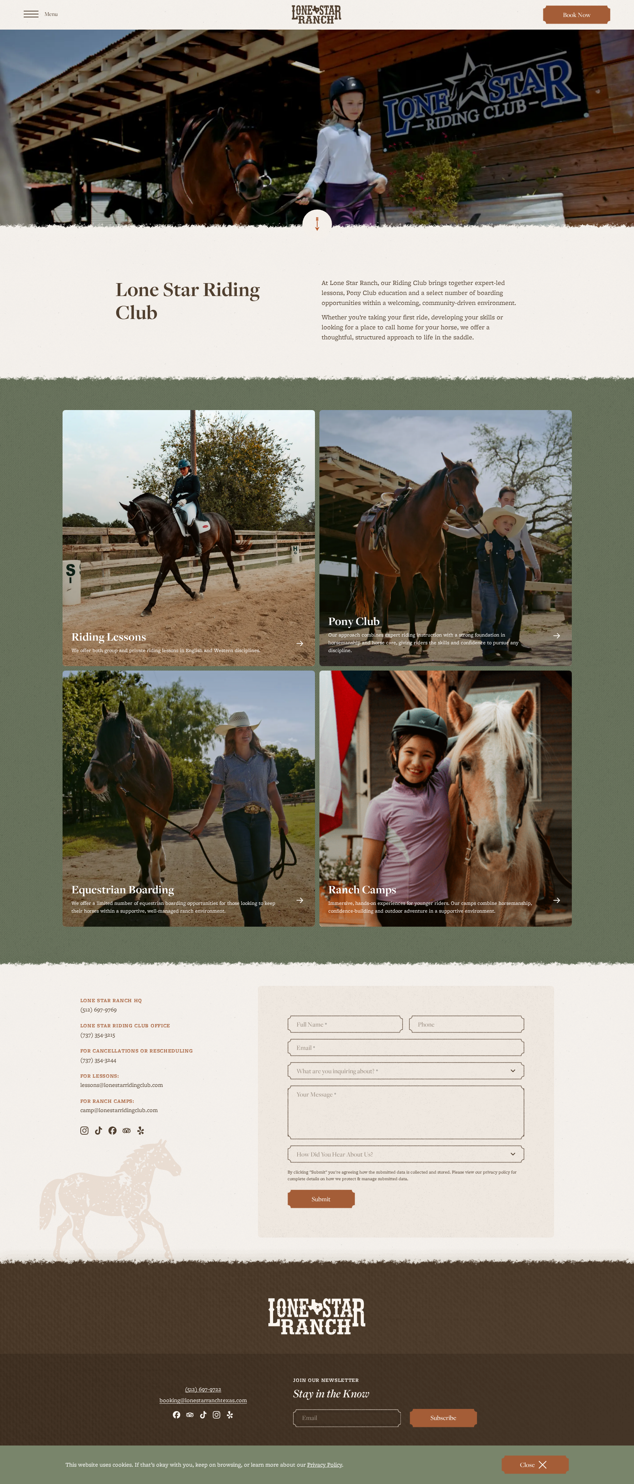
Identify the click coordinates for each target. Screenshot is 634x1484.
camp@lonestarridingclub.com (133, 1110)
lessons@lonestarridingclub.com (135, 1085)
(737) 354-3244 (112, 1059)
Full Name (311, 1024)
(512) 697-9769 (112, 1009)
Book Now (580, 17)
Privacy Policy (324, 1464)
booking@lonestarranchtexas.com (203, 1400)
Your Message (316, 1094)
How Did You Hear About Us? (334, 1154)
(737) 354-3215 (111, 1034)
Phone (426, 1024)
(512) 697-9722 (203, 1389)
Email (305, 1048)
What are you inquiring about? (337, 1071)
